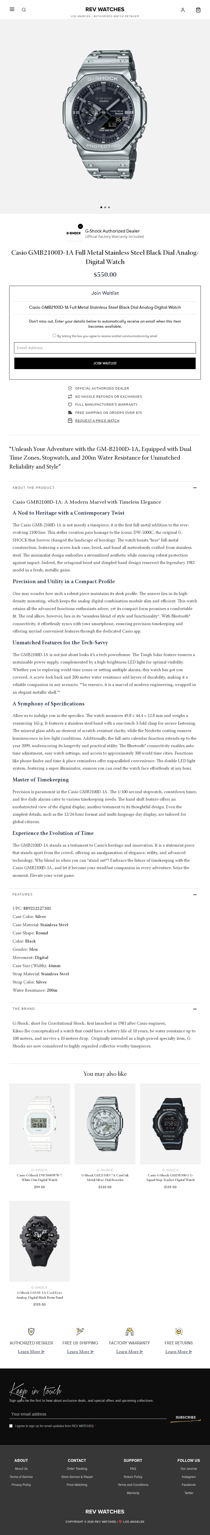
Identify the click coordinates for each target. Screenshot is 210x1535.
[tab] (101, 207)
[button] (105, 487)
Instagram (189, 1476)
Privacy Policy (21, 1484)
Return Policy (133, 1476)
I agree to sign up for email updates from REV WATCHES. (55, 1425)
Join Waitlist (105, 363)
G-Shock (39, 1170)
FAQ (133, 1468)
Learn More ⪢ (31, 1352)
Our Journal (189, 1468)
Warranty (133, 1492)
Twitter (188, 1492)
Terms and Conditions (133, 1484)
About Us (21, 1468)
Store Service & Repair (77, 1476)
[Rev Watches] (105, 10)
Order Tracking (77, 1468)
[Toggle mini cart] (198, 10)
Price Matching (77, 1484)
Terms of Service (21, 1476)
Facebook (189, 1484)
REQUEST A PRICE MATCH (97, 421)
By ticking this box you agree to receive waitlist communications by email (107, 336)
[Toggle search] (24, 10)
